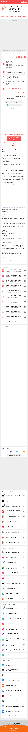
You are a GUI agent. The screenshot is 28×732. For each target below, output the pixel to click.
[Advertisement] (14, 35)
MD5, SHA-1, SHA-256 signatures (13, 88)
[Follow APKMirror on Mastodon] (11, 452)
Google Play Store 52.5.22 (12, 542)
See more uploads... (14, 321)
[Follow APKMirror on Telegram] (17, 452)
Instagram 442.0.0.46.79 (12, 573)
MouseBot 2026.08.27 (11, 701)
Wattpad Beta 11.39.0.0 (11, 685)
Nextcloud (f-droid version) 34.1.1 (14, 690)
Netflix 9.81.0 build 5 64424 (12, 695)
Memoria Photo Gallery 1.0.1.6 (13, 306)
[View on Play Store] (19, 57)
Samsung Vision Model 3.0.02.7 (13, 650)
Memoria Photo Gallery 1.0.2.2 (13, 285)
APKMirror (6, 2)
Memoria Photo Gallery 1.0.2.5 (13, 270)
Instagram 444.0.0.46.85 (12, 624)
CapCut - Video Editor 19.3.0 (13, 583)
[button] (16, 57)
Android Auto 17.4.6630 (12, 588)
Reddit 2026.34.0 (10, 598)
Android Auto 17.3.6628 (12, 562)
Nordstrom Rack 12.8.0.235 (12, 680)
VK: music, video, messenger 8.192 (14, 711)
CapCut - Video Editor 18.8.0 (13, 496)
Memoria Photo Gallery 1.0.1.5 (13, 311)
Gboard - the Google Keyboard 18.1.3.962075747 (13, 644)
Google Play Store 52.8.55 (12, 532)
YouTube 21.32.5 (10, 527)
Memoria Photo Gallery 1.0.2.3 (13, 280)
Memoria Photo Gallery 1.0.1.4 (13, 316)
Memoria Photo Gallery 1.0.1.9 (13, 301)
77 (11, 64)
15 (12, 92)
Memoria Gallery (15, 11)
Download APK (15, 138)
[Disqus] (14, 386)
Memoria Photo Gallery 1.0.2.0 (13, 296)
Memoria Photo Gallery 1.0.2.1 (13, 290)
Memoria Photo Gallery (15, 16)
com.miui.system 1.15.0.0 (12, 593)
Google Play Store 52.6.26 (12, 521)
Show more (13, 261)
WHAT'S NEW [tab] (11, 53)
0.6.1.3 (24, 16)
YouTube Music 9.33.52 (11, 537)
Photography (6, 57)
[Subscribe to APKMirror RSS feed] (24, 452)
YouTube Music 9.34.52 (11, 629)
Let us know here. (17, 723)
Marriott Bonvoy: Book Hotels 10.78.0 (15, 675)
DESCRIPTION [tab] (19, 53)
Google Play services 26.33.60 (13, 655)
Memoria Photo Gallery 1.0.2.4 (13, 275)
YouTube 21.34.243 (10, 578)
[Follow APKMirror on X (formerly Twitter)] (4, 452)
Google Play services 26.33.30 (13, 618)
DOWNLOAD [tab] (4, 53)
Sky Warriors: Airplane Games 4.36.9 (15, 706)
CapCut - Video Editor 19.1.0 (13, 501)
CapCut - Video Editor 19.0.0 (13, 506)
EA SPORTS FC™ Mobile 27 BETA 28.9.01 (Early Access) (14, 567)
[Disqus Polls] (14, 347)
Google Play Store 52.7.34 (12, 516)
